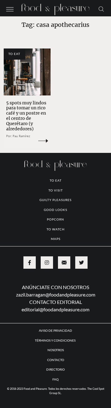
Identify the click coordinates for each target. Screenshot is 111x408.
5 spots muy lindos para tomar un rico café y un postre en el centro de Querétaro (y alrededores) (26, 116)
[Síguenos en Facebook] (29, 262)
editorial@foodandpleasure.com (55, 309)
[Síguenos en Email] (64, 262)
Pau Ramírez (21, 136)
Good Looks (55, 210)
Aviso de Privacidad (55, 330)
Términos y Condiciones (55, 340)
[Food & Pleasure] (55, 8)
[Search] (101, 8)
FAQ (55, 379)
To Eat (14, 54)
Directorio (55, 369)
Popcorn (55, 219)
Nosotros (55, 350)
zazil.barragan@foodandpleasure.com (55, 294)
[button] (10, 8)
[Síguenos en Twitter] (81, 262)
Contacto (55, 360)
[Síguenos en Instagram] (47, 262)
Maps (55, 239)
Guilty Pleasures (55, 200)
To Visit (55, 190)
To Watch (56, 229)
